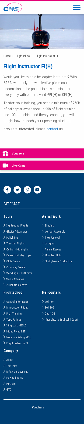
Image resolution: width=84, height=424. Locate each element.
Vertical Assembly (55, 231)
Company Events (15, 267)
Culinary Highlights (17, 249)
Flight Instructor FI (47, 56)
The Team (11, 366)
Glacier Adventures (17, 231)
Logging (50, 243)
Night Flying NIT (15, 331)
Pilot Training (14, 313)
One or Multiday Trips (18, 255)
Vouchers (18, 153)
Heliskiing (12, 237)
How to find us (14, 377)
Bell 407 (49, 301)
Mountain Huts (53, 255)
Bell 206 (49, 307)
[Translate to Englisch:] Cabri (61, 319)
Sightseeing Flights (17, 225)
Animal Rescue (53, 249)
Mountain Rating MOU (18, 337)
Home (7, 56)
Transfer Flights (15, 243)
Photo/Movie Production (58, 261)
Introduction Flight (17, 307)
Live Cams (18, 165)
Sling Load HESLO (16, 325)
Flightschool (23, 56)
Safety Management (17, 371)
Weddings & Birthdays (19, 273)
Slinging (49, 225)
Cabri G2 (50, 313)
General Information (17, 301)
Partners (11, 383)
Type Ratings (13, 319)
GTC (9, 389)
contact (52, 129)
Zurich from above (16, 285)
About (9, 360)
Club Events (13, 261)
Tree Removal (52, 237)
